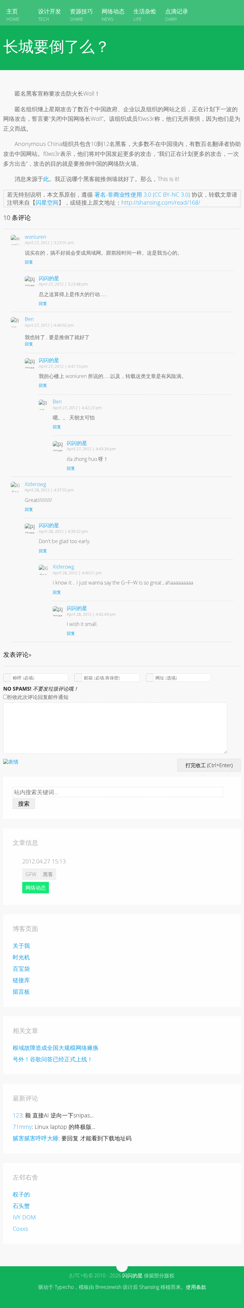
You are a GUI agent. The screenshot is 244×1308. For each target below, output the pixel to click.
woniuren (35, 236)
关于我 (21, 945)
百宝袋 (21, 968)
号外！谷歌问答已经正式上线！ (53, 1059)
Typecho (64, 1286)
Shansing (149, 1286)
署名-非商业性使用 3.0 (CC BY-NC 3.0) (142, 194)
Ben (29, 319)
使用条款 (196, 1286)
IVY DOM (24, 1217)
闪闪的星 (49, 278)
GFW (30, 874)
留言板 (21, 991)
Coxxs (20, 1228)
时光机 (21, 957)
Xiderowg (35, 484)
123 (17, 1115)
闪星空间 (47, 202)
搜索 (24, 803)
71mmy (22, 1126)
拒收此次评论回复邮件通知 (37, 697)
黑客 (48, 874)
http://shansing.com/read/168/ (160, 202)
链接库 (21, 980)
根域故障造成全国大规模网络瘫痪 (55, 1047)
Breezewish (108, 1286)
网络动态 (35, 887)
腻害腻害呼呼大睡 (35, 1138)
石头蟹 (21, 1206)
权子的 (21, 1194)
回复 (29, 262)
